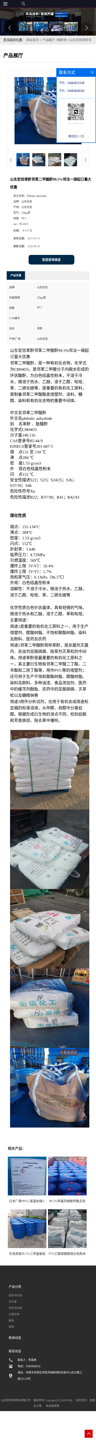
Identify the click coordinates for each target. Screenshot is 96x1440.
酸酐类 (62, 40)
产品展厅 (48, 40)
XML (70, 1400)
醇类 (11, 1320)
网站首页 (32, 40)
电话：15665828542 (29, 1366)
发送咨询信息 (51, 259)
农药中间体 (15, 1308)
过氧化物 (14, 1314)
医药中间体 (15, 1295)
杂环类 (13, 1301)
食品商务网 (52, 1406)
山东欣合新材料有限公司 (16, 1400)
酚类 (11, 1326)
